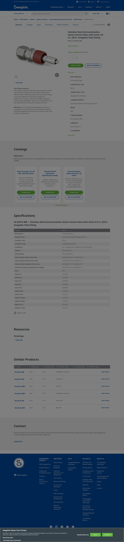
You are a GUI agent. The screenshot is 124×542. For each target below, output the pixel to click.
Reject (95, 535)
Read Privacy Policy (8, 537)
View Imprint (17, 540)
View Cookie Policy (8, 540)
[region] (62, 535)
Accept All (107, 535)
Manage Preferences (83, 535)
